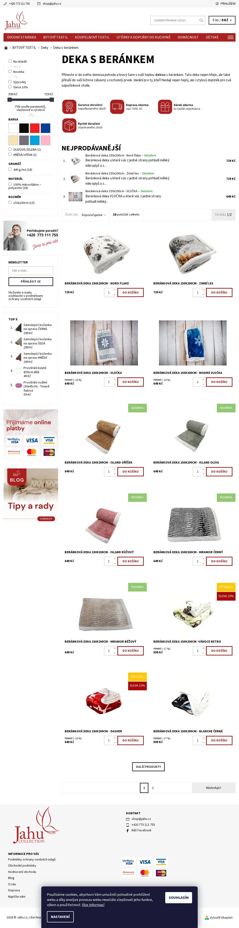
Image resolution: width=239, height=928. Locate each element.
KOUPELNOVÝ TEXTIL (92, 37)
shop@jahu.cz (52, 4)
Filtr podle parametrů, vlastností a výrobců (30, 108)
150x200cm (24, 203)
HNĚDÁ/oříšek (25, 154)
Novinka (18, 72)
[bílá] (13, 128)
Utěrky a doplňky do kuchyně (143, 37)
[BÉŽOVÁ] (13, 140)
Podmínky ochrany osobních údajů (32, 859)
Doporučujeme (92, 215)
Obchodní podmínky (22, 865)
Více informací (93, 904)
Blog (11, 878)
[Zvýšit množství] (115, 290)
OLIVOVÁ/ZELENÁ (27, 149)
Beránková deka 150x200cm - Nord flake (120, 155)
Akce (16, 66)
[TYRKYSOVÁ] (35, 140)
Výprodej (19, 82)
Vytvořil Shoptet (221, 917)
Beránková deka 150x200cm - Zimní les (119, 173)
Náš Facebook (141, 830)
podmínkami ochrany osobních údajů (25, 297)
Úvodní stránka (21, 37)
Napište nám (16, 896)
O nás (12, 884)
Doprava (14, 890)
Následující (213, 788)
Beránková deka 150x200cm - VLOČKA (119, 191)
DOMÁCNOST (188, 37)
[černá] (24, 128)
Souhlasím (179, 897)
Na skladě (20, 61)
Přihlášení (228, 4)
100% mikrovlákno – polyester (24, 186)
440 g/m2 (22, 169)
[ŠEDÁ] (24, 140)
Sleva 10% (20, 87)
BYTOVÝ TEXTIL (55, 37)
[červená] (35, 128)
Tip (15, 77)
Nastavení (60, 916)
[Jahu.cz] (62, 20)
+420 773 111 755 (19, 4)
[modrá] (45, 128)
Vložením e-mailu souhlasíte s (25, 296)
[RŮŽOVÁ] (45, 140)
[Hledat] (201, 20)
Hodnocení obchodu (22, 872)
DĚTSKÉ (212, 37)
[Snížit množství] (115, 295)
